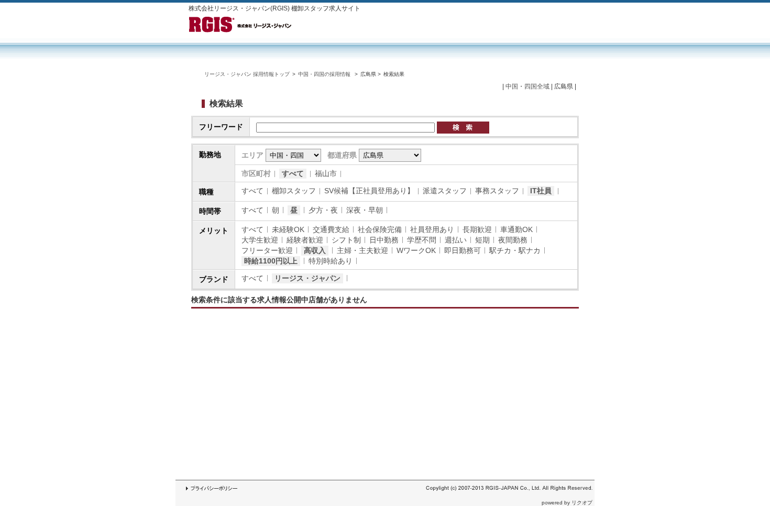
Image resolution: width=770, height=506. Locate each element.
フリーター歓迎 (267, 250)
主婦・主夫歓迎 (362, 250)
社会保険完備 (380, 229)
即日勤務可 (462, 250)
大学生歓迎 (259, 240)
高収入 (315, 250)
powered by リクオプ (567, 502)
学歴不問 (421, 240)
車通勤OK (516, 229)
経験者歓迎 (305, 240)
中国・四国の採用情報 (325, 74)
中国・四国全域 (527, 86)
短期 (482, 240)
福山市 (326, 173)
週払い (456, 240)
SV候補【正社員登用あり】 (369, 190)
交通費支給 (331, 229)
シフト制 (346, 240)
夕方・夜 (323, 210)
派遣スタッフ (445, 190)
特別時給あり (331, 261)
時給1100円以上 (271, 261)
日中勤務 (384, 240)
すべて (293, 173)
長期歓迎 (477, 229)
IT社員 (541, 190)
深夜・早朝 (364, 210)
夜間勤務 (512, 240)
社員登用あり (432, 229)
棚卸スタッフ (294, 190)
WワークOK (416, 250)
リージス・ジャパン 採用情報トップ (247, 74)
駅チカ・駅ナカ (515, 250)
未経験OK (288, 229)
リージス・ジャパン (307, 278)
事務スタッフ (497, 190)
